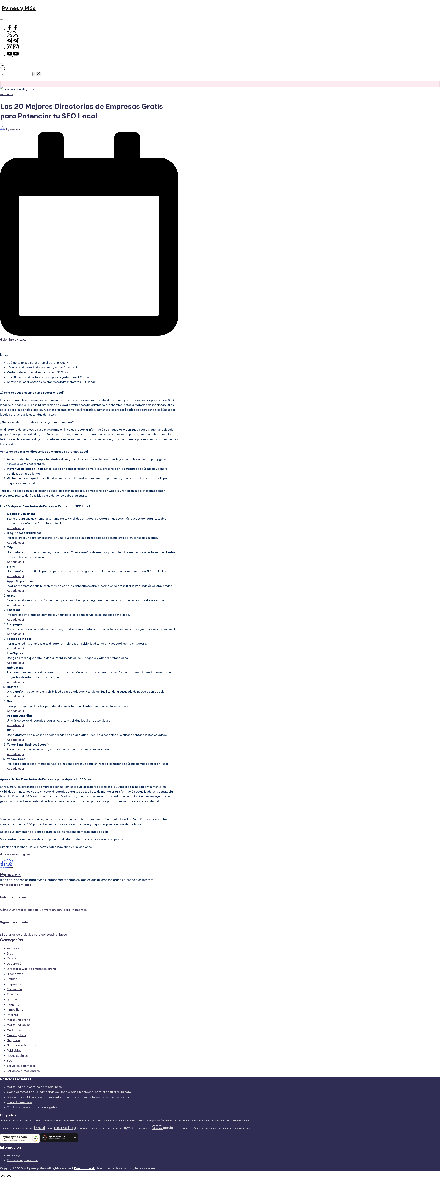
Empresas (14, 984)
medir (79, 1128)
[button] (33, 74)
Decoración (15, 964)
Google (225, 1120)
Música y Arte (16, 1035)
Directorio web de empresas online (31, 969)
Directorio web (84, 1168)
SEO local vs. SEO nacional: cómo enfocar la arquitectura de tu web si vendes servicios (68, 1097)
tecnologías (183, 1128)
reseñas (147, 1128)
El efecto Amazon (19, 1102)
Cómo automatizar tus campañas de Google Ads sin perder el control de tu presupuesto (69, 1092)
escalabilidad (176, 1120)
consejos (47, 1120)
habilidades (235, 1120)
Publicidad (14, 1050)
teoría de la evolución (200, 1128)
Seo (9, 1061)
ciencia (14, 1120)
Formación (14, 989)
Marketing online (18, 1020)
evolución (199, 1120)
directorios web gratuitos (18, 854)
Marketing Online (19, 1025)
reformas (139, 1128)
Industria (13, 1004)
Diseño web (15, 974)
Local (39, 1127)
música (86, 1128)
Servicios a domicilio (21, 1066)
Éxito (247, 1128)
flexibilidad (209, 1120)
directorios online (78, 1120)
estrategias (188, 1120)
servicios (170, 1128)
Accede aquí (15, 528)
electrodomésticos (139, 1120)
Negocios (13, 1040)
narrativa (94, 1128)
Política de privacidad (22, 1160)
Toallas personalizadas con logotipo (33, 1107)
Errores (165, 1120)
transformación (218, 1128)
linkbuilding (27, 1128)
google (12, 999)
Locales (49, 1128)
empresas (154, 1120)
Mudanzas (14, 1030)
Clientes (38, 1120)
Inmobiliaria (15, 1010)
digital (66, 1120)
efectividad (124, 1120)
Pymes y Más (19, 8)
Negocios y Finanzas (21, 1045)
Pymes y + (10, 874)
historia (245, 1120)
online (102, 1128)
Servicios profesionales (23, 1071)
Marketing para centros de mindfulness (34, 1087)
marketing (65, 1127)
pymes (129, 1128)
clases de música (26, 1120)
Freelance (14, 994)
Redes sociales (17, 1056)
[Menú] (1, 19)
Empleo (12, 979)
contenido (57, 1120)
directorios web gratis (97, 1120)
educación (113, 1120)
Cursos (12, 958)
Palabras (119, 1128)
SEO (157, 1127)
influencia (17, 1128)
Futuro (218, 1120)
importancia (5, 1128)
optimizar (110, 1128)
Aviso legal (14, 1155)
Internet (12, 1015)
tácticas (230, 1128)
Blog (10, 953)
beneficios (5, 1120)
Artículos (6, 94)
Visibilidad (239, 1128)
